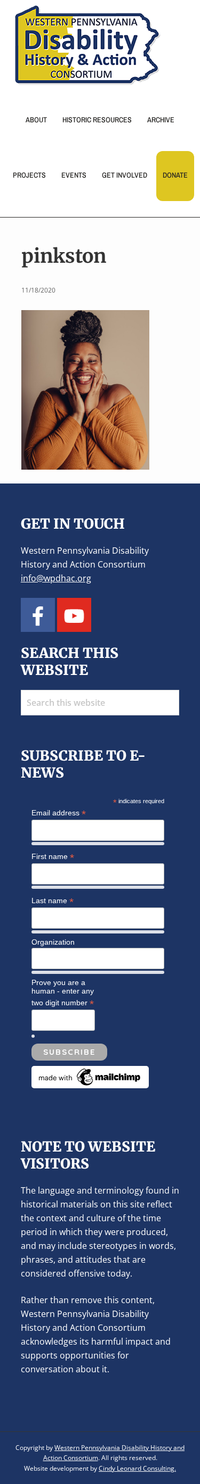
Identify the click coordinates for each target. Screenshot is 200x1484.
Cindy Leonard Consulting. (137, 1468)
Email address (58, 813)
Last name (52, 901)
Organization (53, 942)
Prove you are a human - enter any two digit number (62, 993)
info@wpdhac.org (56, 578)
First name (52, 857)
